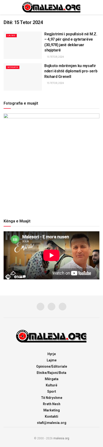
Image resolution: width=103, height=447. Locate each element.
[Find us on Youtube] (62, 306)
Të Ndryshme (51, 398)
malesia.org (61, 438)
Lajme (11, 35)
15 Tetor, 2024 (55, 57)
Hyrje (51, 354)
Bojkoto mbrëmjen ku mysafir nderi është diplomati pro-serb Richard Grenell (70, 71)
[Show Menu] (6, 7)
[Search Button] (97, 7)
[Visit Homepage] (51, 7)
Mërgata (12, 67)
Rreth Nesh (51, 404)
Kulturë (51, 385)
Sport (51, 391)
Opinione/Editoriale (51, 366)
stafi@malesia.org (51, 423)
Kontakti (51, 416)
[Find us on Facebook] (40, 306)
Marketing (51, 410)
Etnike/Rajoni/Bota (51, 373)
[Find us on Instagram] (51, 306)
